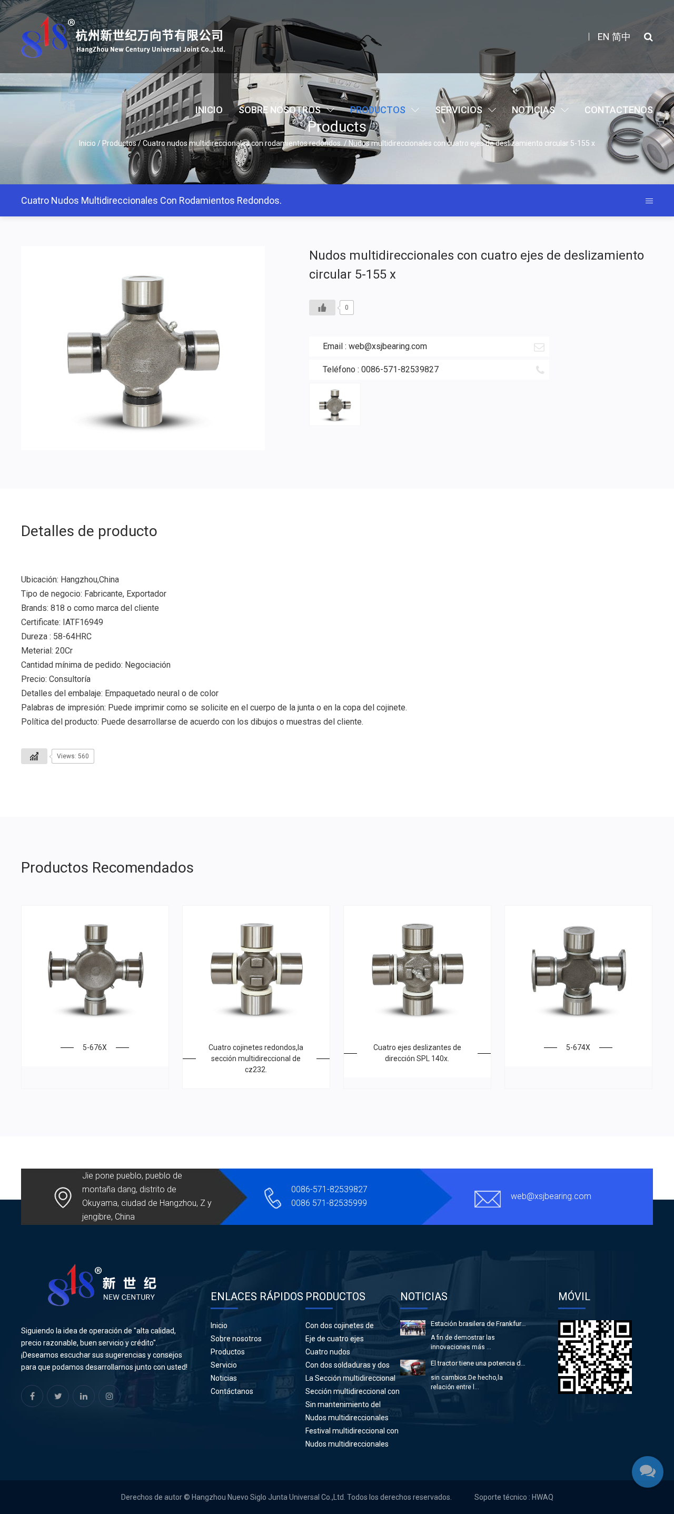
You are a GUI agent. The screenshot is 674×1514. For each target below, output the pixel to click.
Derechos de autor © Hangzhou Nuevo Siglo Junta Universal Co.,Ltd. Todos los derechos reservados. (286, 1497)
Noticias (533, 109)
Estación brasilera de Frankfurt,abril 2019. (479, 1324)
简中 (621, 36)
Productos (377, 109)
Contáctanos (232, 1391)
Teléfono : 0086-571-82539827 (381, 369)
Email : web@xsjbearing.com (375, 346)
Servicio (224, 1365)
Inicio (209, 109)
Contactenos (618, 109)
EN (604, 36)
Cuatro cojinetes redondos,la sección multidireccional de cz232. (256, 1058)
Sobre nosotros (280, 109)
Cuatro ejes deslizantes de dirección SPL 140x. (417, 1053)
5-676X (95, 1047)
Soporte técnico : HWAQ (513, 1497)
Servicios (458, 109)
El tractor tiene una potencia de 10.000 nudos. (479, 1363)
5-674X (578, 1047)
